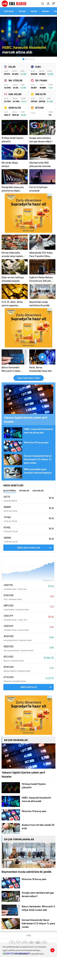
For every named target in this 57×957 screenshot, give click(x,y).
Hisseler (45, 11)
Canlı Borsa (9, 11)
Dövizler (22, 11)
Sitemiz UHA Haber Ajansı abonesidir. (18, 953)
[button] (23, 59)
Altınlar (34, 11)
